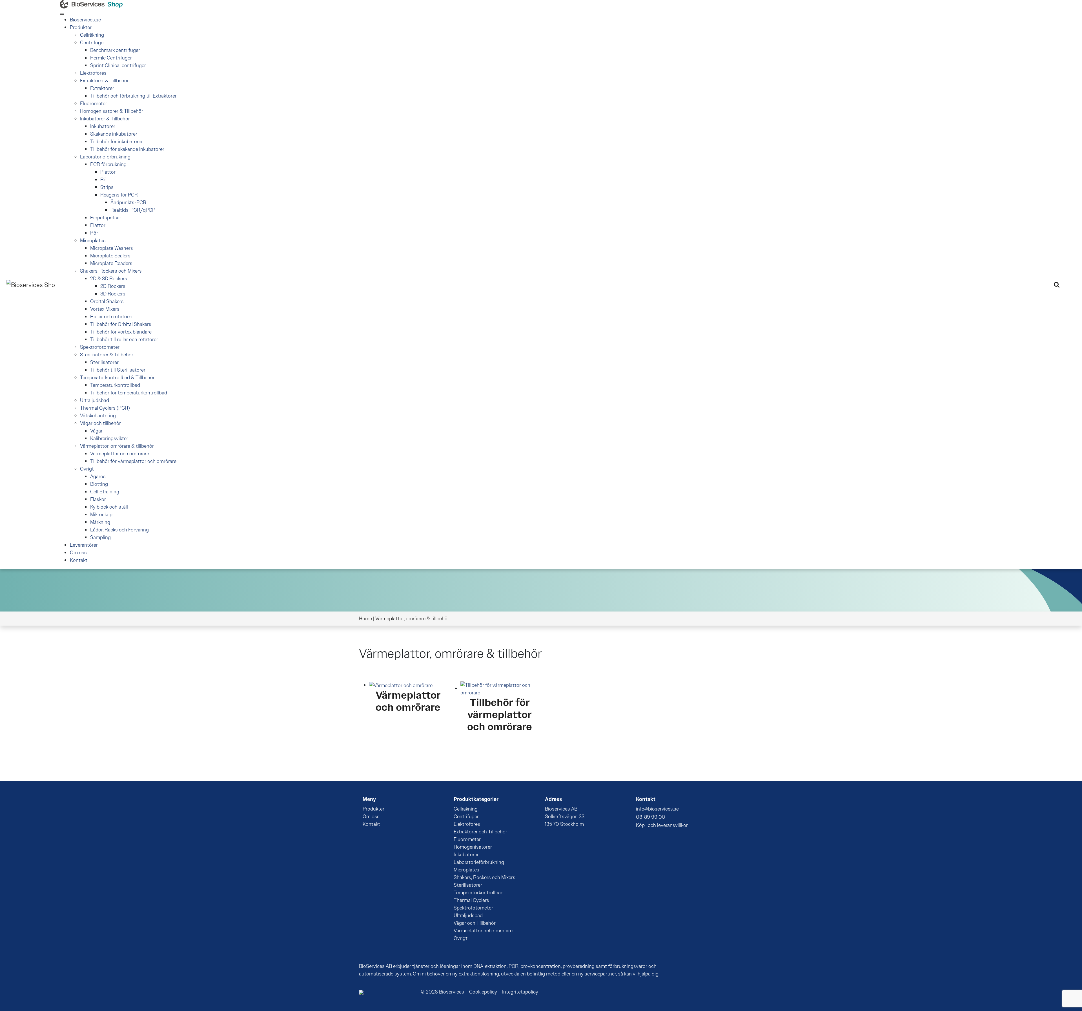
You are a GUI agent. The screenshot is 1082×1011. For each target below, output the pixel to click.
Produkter (81, 27)
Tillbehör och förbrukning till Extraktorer (133, 95)
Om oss (78, 552)
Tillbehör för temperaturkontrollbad (128, 392)
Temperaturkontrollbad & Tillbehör (117, 377)
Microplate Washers (111, 248)
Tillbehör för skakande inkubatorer (127, 149)
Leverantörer (84, 545)
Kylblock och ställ (109, 507)
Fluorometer (93, 103)
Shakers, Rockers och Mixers (111, 271)
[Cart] (1067, 284)
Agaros (98, 476)
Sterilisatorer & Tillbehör (106, 354)
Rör (104, 179)
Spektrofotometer (99, 347)
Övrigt (87, 468)
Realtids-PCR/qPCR (133, 210)
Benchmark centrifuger (115, 50)
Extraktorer (102, 88)
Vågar (96, 430)
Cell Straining (104, 491)
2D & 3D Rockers (108, 278)
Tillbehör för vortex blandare (121, 331)
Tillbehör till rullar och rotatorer (124, 339)
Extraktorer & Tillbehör (104, 80)
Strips (107, 187)
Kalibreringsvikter (109, 438)
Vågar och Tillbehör (475, 923)
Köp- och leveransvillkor (662, 825)
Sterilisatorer (104, 362)
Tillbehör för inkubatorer (116, 141)
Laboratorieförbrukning (105, 156)
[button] (1056, 284)
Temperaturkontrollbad (115, 385)
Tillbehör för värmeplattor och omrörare (133, 461)
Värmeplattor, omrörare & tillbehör (117, 446)
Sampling (100, 537)
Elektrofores (93, 73)
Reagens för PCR (119, 194)
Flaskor (98, 499)
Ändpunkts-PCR (128, 202)
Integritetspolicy (520, 991)
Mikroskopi (102, 514)
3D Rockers (112, 293)
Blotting (99, 484)
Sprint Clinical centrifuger (118, 65)
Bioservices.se (85, 19)
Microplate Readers (111, 263)
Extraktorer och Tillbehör (480, 831)
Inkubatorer (102, 126)
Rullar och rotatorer (111, 316)
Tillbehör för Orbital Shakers (120, 324)
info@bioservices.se (657, 808)
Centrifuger (92, 42)
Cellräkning (92, 35)
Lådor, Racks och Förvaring (119, 529)
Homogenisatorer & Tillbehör (111, 111)
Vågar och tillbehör (100, 423)
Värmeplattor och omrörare (119, 453)
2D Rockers (112, 286)
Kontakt (78, 560)
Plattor (108, 172)
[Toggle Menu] (62, 14)
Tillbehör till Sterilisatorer (117, 370)
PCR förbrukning (108, 164)
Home (365, 618)
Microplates (93, 240)
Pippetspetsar (105, 217)
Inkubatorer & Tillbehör (105, 118)
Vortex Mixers (104, 309)
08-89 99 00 (650, 817)
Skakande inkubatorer (113, 134)
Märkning (100, 522)
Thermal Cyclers (471, 900)
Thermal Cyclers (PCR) (105, 408)
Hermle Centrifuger (111, 57)
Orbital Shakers (107, 301)
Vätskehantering (98, 415)
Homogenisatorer (473, 847)
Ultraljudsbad (94, 400)
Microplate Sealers (110, 255)
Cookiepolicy (483, 991)
